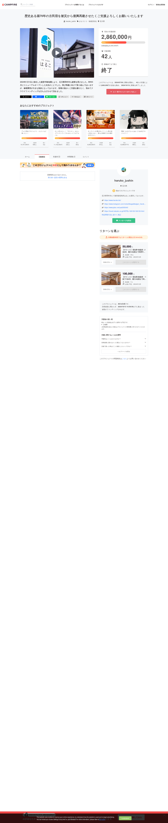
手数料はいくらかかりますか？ (111, 339)
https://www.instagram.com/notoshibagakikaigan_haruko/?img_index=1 (125, 204)
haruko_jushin (71, 21)
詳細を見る (106, 262)
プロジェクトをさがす (95, 4)
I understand (125, 818)
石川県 (102, 21)
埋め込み (77, 97)
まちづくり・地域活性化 (88, 21)
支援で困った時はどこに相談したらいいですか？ (116, 346)
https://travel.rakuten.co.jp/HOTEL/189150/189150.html (124, 211)
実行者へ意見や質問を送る (57, 177)
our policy (102, 819)
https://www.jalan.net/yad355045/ (116, 207)
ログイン (151, 5)
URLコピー (64, 97)
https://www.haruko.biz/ (112, 200)
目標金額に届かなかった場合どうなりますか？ (115, 342)
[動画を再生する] (57, 53)
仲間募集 (71, 156)
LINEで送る (52, 97)
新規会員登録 (160, 5)
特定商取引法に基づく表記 (111, 215)
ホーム (27, 156)
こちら (124, 358)
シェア (39, 97)
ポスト (27, 97)
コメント (86, 156)
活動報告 (42, 157)
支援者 (56, 156)
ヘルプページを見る (124, 351)
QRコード (89, 97)
